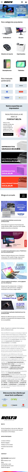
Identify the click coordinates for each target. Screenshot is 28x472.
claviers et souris (13, 382)
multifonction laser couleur (17, 367)
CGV (2, 448)
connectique (22, 384)
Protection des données (7, 446)
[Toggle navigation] (1, 2)
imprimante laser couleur (8, 363)
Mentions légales (5, 442)
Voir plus (23, 79)
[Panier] (22, 2)
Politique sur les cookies (7, 444)
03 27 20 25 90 (4, 458)
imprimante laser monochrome (15, 362)
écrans (5, 382)
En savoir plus (8, 134)
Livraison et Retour (5, 440)
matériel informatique (6, 376)
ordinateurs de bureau (13, 381)
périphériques (13, 384)
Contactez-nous (7, 460)
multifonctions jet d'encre (16, 368)
